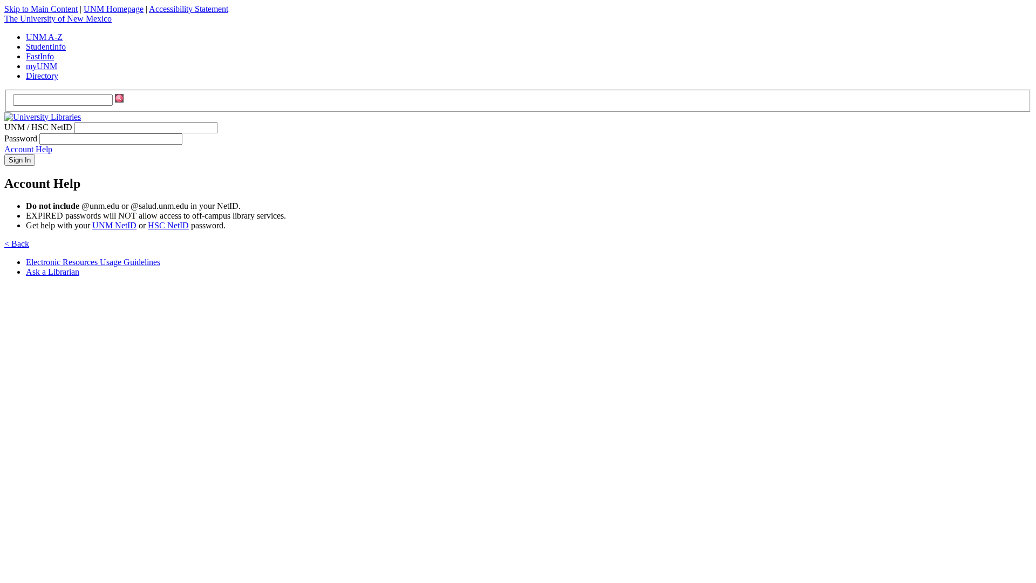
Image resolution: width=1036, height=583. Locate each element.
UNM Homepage (114, 8)
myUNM (41, 66)
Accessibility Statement (188, 8)
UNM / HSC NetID (38, 127)
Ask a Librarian (52, 271)
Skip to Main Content (41, 8)
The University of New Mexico (58, 18)
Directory (42, 75)
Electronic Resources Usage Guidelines (93, 262)
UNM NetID (114, 225)
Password (20, 138)
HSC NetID (168, 225)
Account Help (28, 149)
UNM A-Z (44, 37)
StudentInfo (46, 46)
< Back (16, 243)
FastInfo (40, 56)
